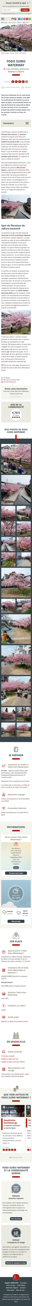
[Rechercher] (29, 13)
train (13, 354)
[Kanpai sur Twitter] (22, 19)
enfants (7, 305)
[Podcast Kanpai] (30, 19)
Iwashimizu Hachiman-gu (17, 361)
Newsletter (21, 1285)
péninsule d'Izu (24, 170)
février (3, 151)
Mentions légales (12, 1288)
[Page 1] (10, 1157)
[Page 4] (14, 1157)
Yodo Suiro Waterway (9, 382)
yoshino (3, 295)
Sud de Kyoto (22, 53)
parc (16, 349)
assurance (12, 799)
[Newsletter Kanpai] (15, 19)
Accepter (16, 867)
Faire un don (10, 1285)
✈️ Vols (19, 22)
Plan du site (20, 1290)
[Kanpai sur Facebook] (19, 19)
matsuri (3, 255)
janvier (17, 149)
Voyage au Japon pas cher (9, 1059)
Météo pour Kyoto (16, 921)
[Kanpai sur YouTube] (27, 19)
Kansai (12, 53)
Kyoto (16, 53)
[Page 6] (17, 1157)
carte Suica (17, 785)
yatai (9, 257)
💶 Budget (4, 22)
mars (16, 156)
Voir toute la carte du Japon (16, 873)
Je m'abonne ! (25, 10)
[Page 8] (20, 1157)
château (4, 352)
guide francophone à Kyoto (19, 1021)
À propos (23, 1283)
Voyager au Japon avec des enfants (13, 1062)
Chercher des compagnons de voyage (16, 1263)
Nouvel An (23, 147)
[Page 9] (21, 1157)
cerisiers (14, 134)
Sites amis (10, 1290)
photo (26, 273)
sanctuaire (4, 361)
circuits (11, 235)
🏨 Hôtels (26, 22)
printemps (6, 132)
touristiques (19, 235)
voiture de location (21, 787)
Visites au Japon (5, 53)
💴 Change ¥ (12, 22)
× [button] (29, 2)
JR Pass (27, 781)
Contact (22, 1288)
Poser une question (16, 1219)
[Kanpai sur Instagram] (24, 19)
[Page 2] (11, 1157)
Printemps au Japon (8, 1056)
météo (9, 159)
